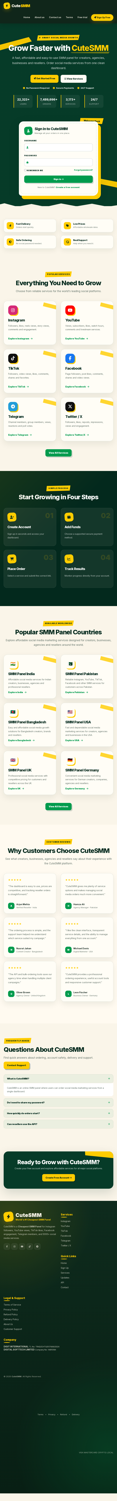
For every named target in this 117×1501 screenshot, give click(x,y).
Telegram (65, 1240)
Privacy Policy (11, 1309)
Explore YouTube (75, 338)
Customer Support (13, 1329)
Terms (69, 17)
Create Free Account (58, 1177)
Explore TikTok (17, 386)
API (62, 1282)
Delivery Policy (11, 1319)
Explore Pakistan (75, 692)
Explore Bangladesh (20, 740)
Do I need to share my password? (26, 1102)
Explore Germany (75, 788)
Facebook (66, 1235)
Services (65, 1272)
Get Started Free (45, 78)
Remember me (34, 170)
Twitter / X (66, 1245)
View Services (74, 78)
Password (30, 155)
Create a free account (68, 187)
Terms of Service (12, 1304)
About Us (8, 1324)
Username (30, 140)
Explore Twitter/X (75, 435)
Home (26, 17)
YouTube (65, 1226)
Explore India (15, 692)
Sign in (57, 179)
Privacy (51, 1414)
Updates (65, 1277)
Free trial (82, 17)
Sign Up (65, 1268)
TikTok (64, 1231)
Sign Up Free (103, 17)
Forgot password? (83, 170)
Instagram (65, 1221)
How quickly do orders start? (23, 1113)
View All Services (58, 453)
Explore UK (14, 788)
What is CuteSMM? (18, 1078)
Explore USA (72, 740)
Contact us (55, 17)
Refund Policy (11, 1314)
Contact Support (16, 1065)
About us (39, 17)
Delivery (76, 1414)
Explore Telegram (18, 435)
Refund (63, 1414)
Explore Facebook (75, 386)
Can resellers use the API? (22, 1124)
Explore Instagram (19, 338)
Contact (65, 1287)
